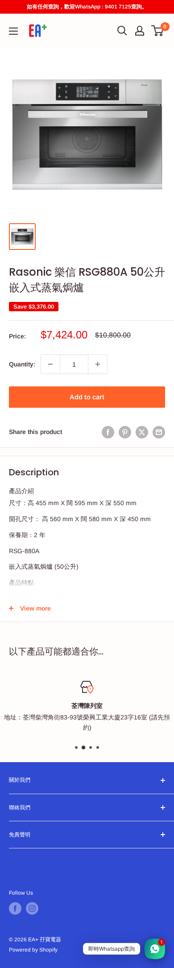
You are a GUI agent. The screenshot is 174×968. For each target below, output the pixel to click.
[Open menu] (13, 31)
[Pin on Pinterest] (125, 432)
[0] (157, 30)
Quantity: (22, 364)
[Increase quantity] (97, 364)
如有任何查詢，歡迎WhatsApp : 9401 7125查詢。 (87, 7)
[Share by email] (159, 432)
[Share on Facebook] (108, 432)
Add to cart (87, 397)
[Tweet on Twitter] (142, 432)
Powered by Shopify (33, 950)
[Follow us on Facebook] (15, 908)
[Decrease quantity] (50, 364)
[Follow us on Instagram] (32, 908)
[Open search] (122, 31)
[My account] (139, 31)
